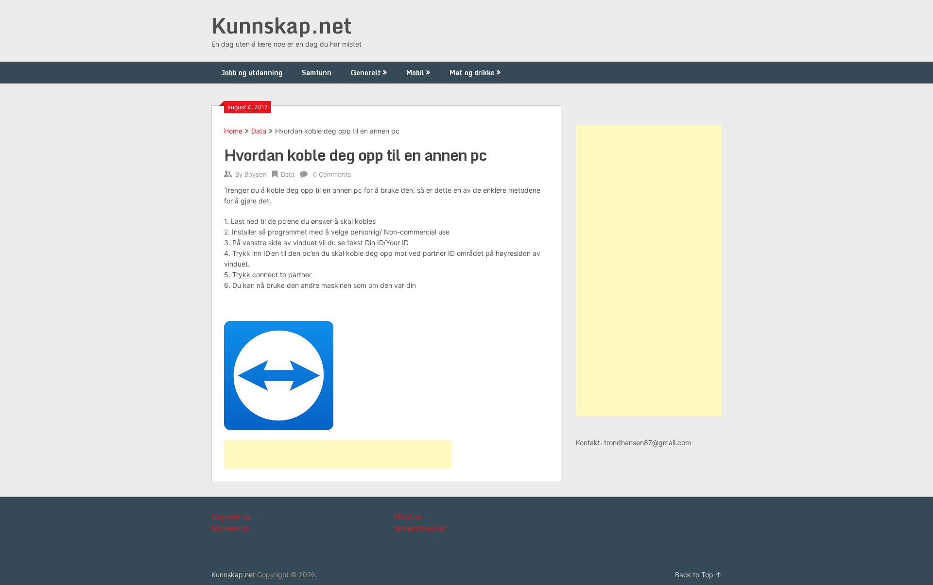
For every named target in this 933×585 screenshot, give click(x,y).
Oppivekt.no (231, 517)
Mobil (415, 72)
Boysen (255, 174)
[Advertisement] (337, 454)
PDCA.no (408, 517)
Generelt (366, 72)
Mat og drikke (472, 72)
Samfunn (316, 72)
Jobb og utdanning (251, 72)
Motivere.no (230, 528)
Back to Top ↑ (698, 574)
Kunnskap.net (281, 25)
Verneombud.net (420, 528)
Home (233, 131)
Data (258, 131)
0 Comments (332, 174)
